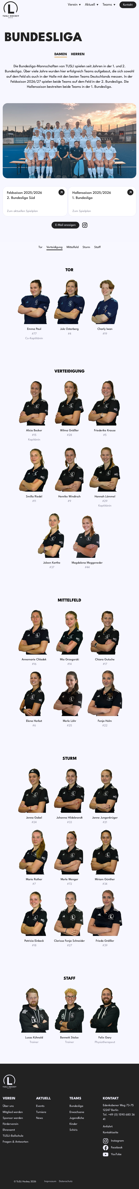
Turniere (41, 1112)
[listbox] (69, 247)
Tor (40, 247)
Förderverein (10, 1124)
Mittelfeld (72, 247)
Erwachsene (77, 1112)
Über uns (8, 1106)
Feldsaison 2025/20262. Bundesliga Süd (24, 195)
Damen (60, 54)
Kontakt (128, 4)
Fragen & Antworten (15, 1141)
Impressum (50, 1181)
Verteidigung (54, 247)
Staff (97, 247)
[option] (40, 247)
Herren (78, 54)
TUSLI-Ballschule (13, 1135)
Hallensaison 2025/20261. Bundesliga (91, 195)
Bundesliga (76, 1106)
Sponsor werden (13, 1118)
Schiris (73, 1130)
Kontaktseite (110, 1132)
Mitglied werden (13, 1112)
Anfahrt (108, 1126)
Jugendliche (77, 1118)
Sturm (86, 247)
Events (40, 1106)
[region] (69, 247)
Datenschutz (66, 1181)
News (39, 1118)
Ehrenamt (9, 1130)
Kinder (73, 1124)
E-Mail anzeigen (65, 225)
